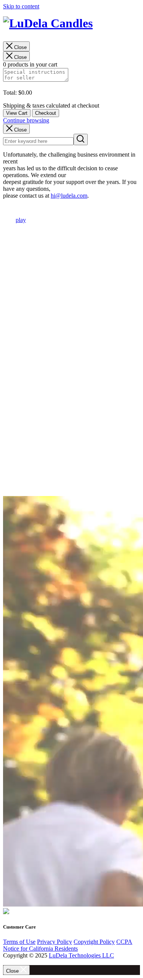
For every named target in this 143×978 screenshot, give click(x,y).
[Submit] (81, 139)
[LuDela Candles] (71, 25)
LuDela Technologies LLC (81, 955)
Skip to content (21, 6)
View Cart (16, 113)
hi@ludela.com (69, 195)
